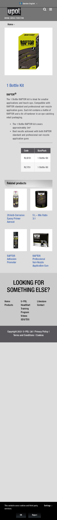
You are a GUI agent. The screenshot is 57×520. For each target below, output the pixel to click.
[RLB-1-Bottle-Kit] (28, 51)
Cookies (40, 335)
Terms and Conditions (23, 335)
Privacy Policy (41, 331)
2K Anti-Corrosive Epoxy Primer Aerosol (15, 218)
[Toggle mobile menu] (50, 9)
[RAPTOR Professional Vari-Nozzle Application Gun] (41, 240)
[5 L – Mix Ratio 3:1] (41, 200)
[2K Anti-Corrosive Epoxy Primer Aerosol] (16, 200)
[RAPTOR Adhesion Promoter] (16, 240)
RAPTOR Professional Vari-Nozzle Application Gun (40, 260)
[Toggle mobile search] (44, 9)
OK (21, 515)
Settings (47, 505)
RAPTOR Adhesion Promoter (11, 259)
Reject (34, 515)
